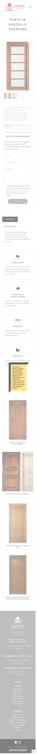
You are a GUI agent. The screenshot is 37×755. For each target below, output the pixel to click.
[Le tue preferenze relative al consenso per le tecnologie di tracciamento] (33, 751)
